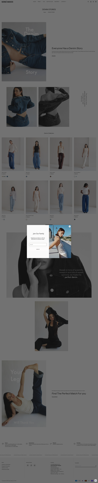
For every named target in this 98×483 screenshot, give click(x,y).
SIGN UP (38, 249)
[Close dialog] (70, 226)
